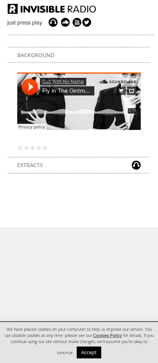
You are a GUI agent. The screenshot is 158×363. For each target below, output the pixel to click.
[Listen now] (53, 22)
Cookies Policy (107, 335)
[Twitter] (88, 22)
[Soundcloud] (65, 22)
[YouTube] (76, 22)
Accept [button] (89, 352)
